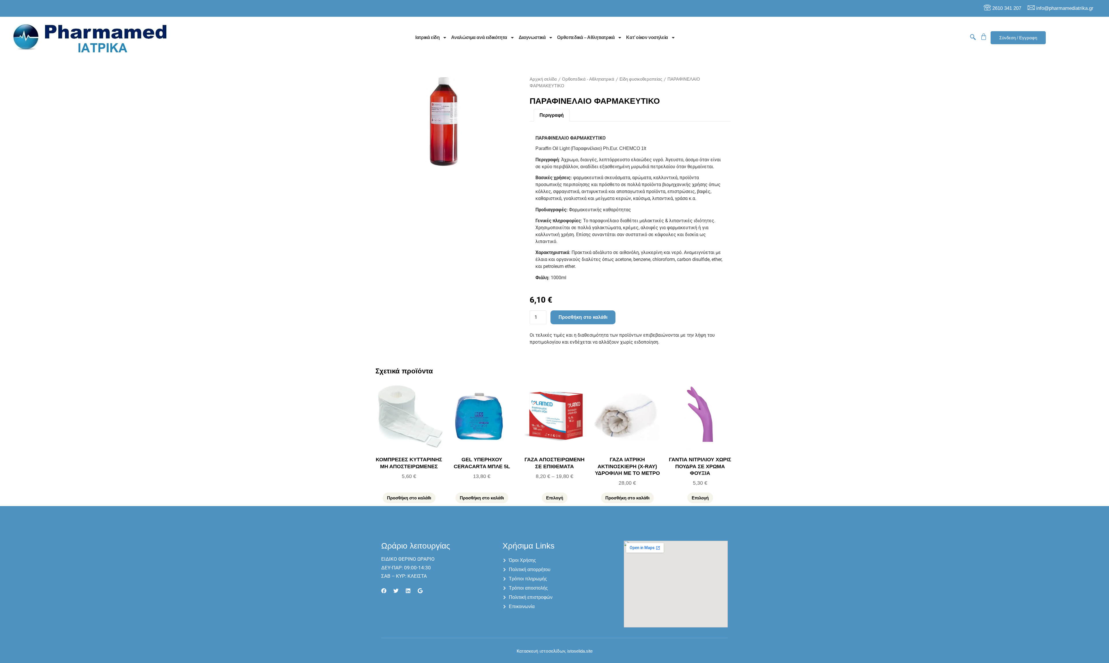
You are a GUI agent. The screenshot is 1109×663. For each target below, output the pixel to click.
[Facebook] (383, 590)
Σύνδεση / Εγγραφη (1018, 37)
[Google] (420, 590)
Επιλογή (554, 497)
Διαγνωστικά (532, 37)
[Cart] (983, 36)
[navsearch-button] (973, 37)
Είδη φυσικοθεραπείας (640, 79)
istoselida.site (579, 651)
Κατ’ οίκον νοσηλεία (647, 37)
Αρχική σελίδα (543, 79)
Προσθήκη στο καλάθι (583, 317)
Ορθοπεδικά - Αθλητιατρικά (588, 79)
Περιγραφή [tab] (551, 115)
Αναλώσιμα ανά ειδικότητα (479, 37)
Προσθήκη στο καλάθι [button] (409, 497)
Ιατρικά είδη (427, 37)
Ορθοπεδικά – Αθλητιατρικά (586, 37)
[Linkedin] (408, 590)
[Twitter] (396, 590)
